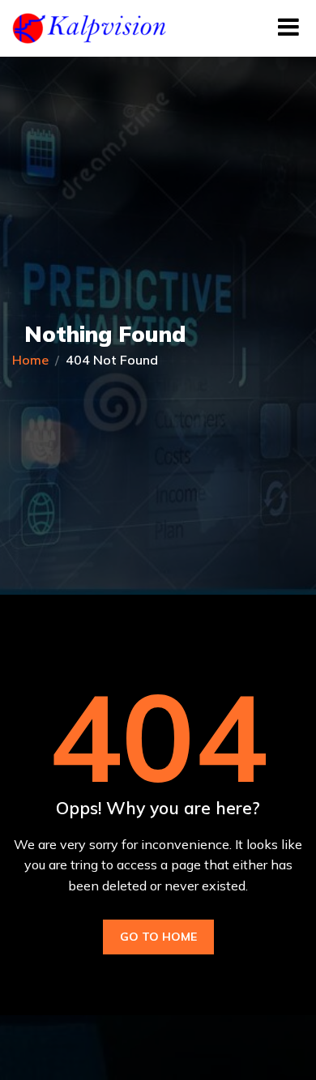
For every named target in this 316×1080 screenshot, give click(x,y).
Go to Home (158, 936)
